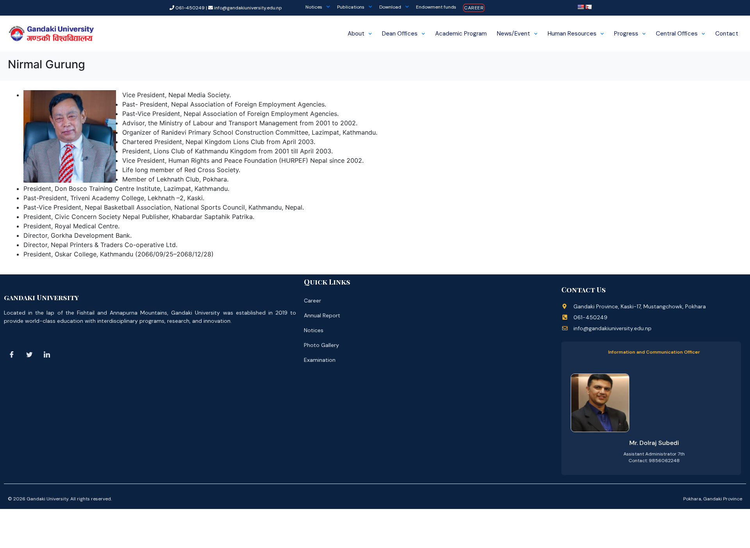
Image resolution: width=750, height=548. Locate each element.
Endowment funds (436, 7)
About (356, 33)
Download (390, 7)
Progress (626, 33)
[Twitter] (29, 355)
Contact (726, 33)
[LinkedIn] (47, 355)
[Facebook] (12, 355)
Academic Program (461, 33)
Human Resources (572, 33)
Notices (313, 7)
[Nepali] (588, 7)
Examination (320, 359)
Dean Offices (400, 33)
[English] (580, 7)
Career (474, 8)
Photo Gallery (321, 345)
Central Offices (677, 33)
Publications (350, 7)
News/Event (513, 33)
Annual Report (322, 315)
